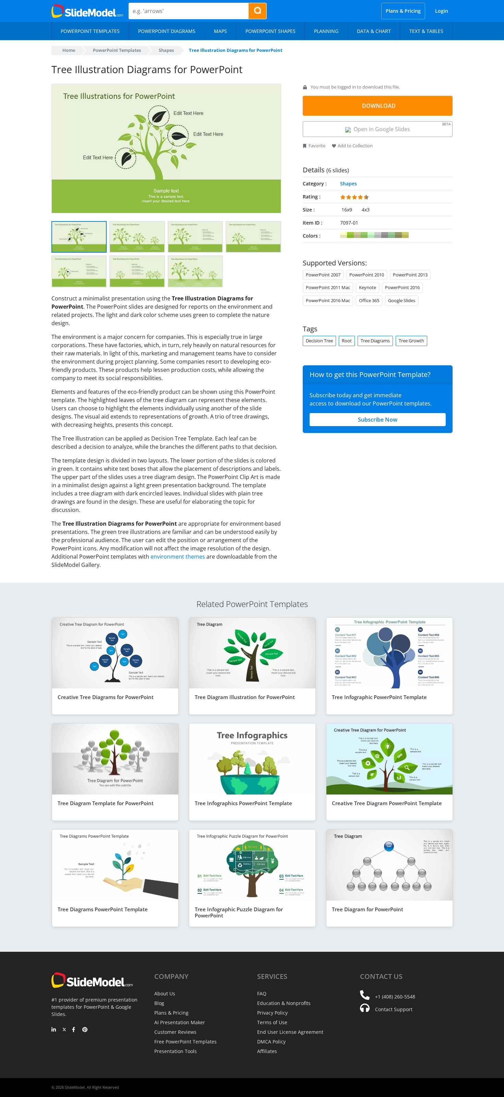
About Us (164, 993)
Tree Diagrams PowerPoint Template (103, 909)
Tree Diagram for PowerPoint (367, 909)
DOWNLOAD (379, 106)
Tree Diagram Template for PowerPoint (106, 803)
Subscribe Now (377, 419)
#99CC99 (391, 235)
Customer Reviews (175, 1032)
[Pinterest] (84, 1030)
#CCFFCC (371, 235)
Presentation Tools (175, 1051)
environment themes (178, 556)
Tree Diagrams (375, 341)
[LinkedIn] (54, 1030)
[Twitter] (64, 1030)
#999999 (384, 235)
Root (347, 341)
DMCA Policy (271, 1041)
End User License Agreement (290, 1032)
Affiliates (267, 1051)
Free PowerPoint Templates (185, 1041)
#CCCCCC (377, 235)
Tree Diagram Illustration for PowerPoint (245, 697)
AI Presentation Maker (179, 1022)
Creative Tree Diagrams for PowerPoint (106, 697)
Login (441, 11)
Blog (159, 1003)
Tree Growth (411, 341)
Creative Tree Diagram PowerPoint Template (387, 803)
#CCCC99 (357, 235)
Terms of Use (272, 1022)
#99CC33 (350, 235)
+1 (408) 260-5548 (395, 996)
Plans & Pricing (403, 11)
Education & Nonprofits (284, 1003)
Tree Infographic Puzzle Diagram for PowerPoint (239, 912)
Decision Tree (319, 341)
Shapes (166, 50)
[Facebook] (74, 1030)
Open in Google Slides (401, 127)
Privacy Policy (272, 1012)
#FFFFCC (343, 235)
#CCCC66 (405, 235)
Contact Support (393, 1009)
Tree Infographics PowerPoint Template (243, 803)
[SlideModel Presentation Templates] (87, 11)
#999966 (398, 235)
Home (68, 50)
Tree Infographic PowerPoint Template (379, 697)
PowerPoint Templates (117, 50)
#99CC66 (364, 235)
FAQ (261, 993)
